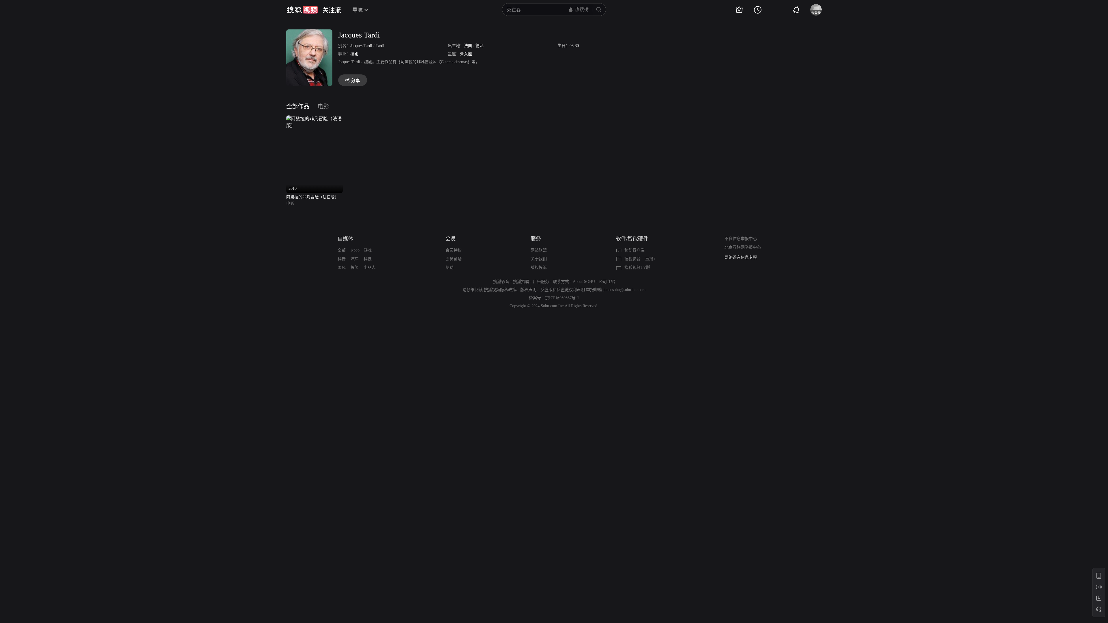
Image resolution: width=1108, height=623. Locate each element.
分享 (355, 80)
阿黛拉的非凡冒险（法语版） (312, 197)
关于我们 (539, 259)
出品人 (370, 267)
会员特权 (454, 250)
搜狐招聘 (521, 281)
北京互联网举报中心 (743, 247)
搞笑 (355, 267)
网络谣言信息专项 (741, 257)
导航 (357, 10)
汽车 (355, 259)
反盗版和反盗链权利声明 (562, 290)
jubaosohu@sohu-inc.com (624, 290)
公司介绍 (607, 281)
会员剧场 (454, 259)
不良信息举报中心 (741, 239)
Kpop (355, 250)
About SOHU (584, 281)
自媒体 (345, 239)
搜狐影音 (632, 259)
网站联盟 (539, 250)
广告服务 (541, 281)
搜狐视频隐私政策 (500, 290)
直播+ (650, 259)
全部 (342, 250)
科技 (368, 259)
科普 (342, 259)
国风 (342, 267)
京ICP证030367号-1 (562, 298)
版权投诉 (539, 267)
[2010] (314, 118)
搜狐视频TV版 (637, 267)
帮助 (450, 267)
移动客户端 (634, 250)
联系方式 (561, 281)
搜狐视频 (302, 10)
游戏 (368, 250)
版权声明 (528, 290)
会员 (451, 239)
